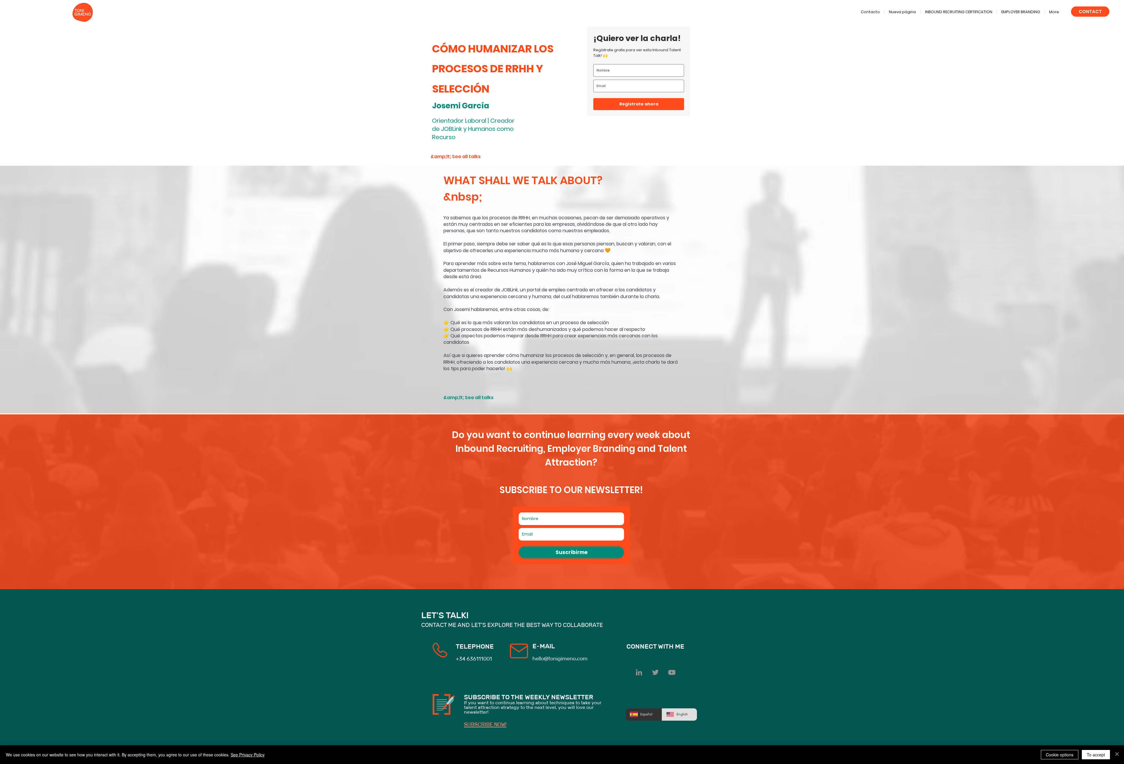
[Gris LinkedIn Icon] (639, 672)
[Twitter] (655, 672)
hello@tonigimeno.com (559, 658)
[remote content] (638, 71)
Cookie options (1059, 755)
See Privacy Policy (248, 755)
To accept (1096, 755)
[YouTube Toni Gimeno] (671, 672)
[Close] (1116, 754)
